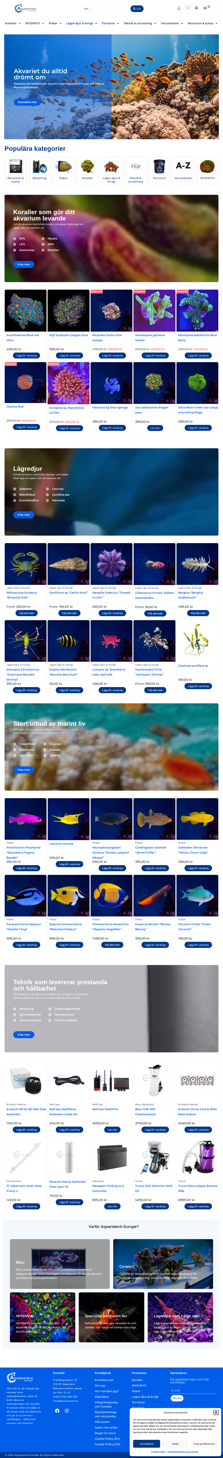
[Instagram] (67, 1410)
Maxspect (98, 1181)
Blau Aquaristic (144, 1104)
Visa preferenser (204, 1443)
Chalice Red (15, 406)
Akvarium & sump (200, 23)
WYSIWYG (32, 23)
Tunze (139, 1181)
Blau (20, 1262)
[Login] (179, 8)
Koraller (11, 23)
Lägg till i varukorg (26, 355)
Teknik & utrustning (138, 23)
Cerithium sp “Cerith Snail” (68, 592)
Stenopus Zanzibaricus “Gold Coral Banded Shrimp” (22, 674)
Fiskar (53, 23)
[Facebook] (57, 1410)
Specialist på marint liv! (106, 1316)
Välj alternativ (26, 613)
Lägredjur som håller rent (176, 1316)
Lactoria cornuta (61, 843)
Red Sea (54, 1104)
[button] (216, 1412)
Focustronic (13, 1181)
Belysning (40, 178)
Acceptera (146, 1443)
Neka (175, 1443)
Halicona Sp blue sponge (110, 407)
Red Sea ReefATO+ (105, 1109)
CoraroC (127, 1266)
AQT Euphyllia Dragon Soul (68, 335)
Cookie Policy (158, 1451)
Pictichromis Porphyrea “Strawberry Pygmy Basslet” (23, 852)
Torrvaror (108, 23)
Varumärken (170, 23)
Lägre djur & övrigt (79, 23)
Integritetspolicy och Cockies (182, 1451)
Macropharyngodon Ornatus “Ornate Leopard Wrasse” (110, 852)
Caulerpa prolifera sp (193, 665)
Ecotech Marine (16, 1104)
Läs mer (155, 428)
